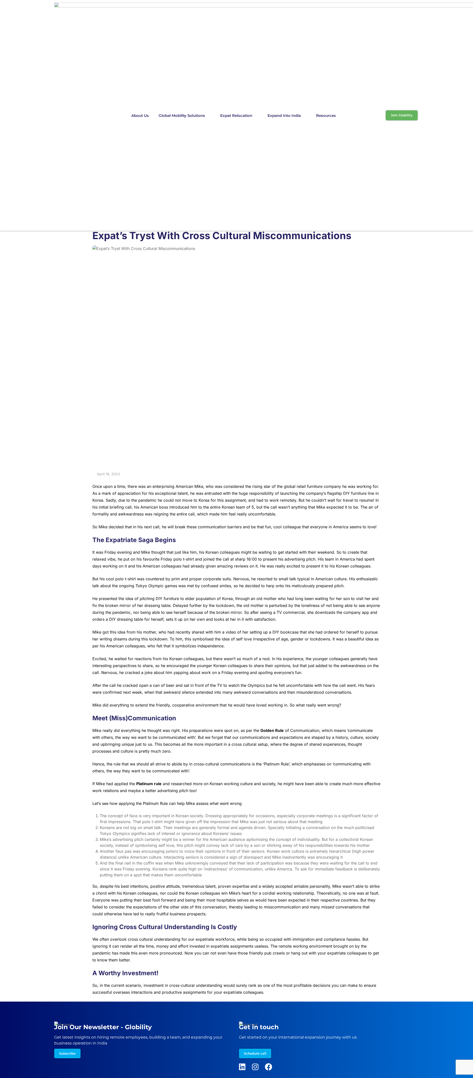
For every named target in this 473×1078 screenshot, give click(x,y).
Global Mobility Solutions (182, 115)
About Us (140, 115)
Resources (326, 115)
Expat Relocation (236, 115)
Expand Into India (284, 115)
